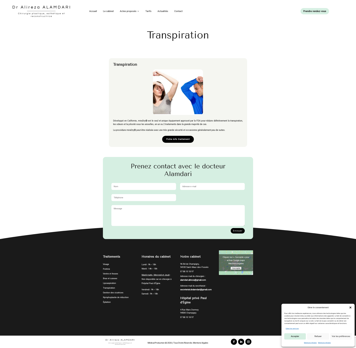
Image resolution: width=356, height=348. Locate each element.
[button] (350, 307)
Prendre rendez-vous (314, 11)
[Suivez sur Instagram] (248, 342)
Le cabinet (108, 11)
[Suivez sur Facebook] (234, 342)
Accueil (93, 11)
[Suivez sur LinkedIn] (241, 342)
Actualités (163, 11)
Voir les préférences (341, 336)
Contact (178, 11)
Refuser (318, 336)
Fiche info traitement (178, 139)
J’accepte (236, 268)
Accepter (295, 336)
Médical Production (156, 343)
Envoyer (238, 230)
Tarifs (148, 11)
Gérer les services (292, 328)
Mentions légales (310, 343)
